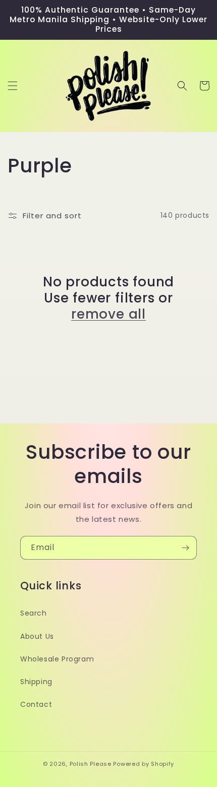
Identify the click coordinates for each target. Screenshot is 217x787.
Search (33, 613)
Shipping (36, 682)
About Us (37, 636)
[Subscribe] (185, 548)
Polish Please (91, 764)
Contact (36, 704)
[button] (13, 86)
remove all (108, 314)
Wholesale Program (57, 659)
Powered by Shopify (143, 764)
